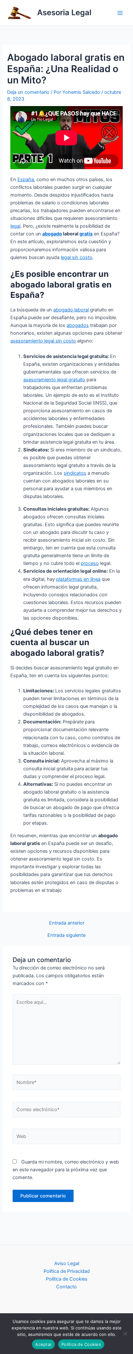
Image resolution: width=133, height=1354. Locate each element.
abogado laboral (71, 310)
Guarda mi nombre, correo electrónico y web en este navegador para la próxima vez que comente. (66, 1169)
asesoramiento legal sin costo (43, 341)
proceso (90, 563)
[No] (125, 1333)
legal (15, 226)
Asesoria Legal (64, 12)
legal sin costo (76, 257)
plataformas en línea (78, 579)
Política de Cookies (66, 1279)
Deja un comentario (28, 92)
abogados (77, 325)
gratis (86, 234)
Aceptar (43, 1344)
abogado (52, 234)
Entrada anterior (66, 923)
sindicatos (75, 473)
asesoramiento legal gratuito (54, 380)
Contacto (66, 1287)
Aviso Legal (66, 1263)
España (25, 179)
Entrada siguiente (66, 935)
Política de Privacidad (67, 1271)
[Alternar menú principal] (120, 12)
